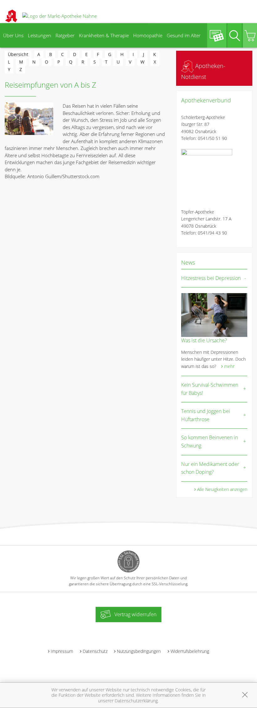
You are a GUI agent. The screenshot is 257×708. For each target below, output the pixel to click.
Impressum (62, 651)
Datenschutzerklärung (136, 701)
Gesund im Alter (184, 35)
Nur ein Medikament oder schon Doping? (210, 468)
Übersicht (18, 54)
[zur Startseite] (59, 16)
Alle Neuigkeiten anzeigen (222, 489)
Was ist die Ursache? (204, 340)
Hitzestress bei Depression (211, 278)
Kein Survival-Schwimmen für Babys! (209, 388)
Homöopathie (147, 35)
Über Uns (13, 35)
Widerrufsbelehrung (189, 651)
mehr (229, 366)
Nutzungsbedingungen (139, 651)
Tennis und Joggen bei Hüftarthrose (205, 415)
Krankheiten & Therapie (104, 35)
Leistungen (39, 35)
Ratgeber (65, 35)
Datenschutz (95, 651)
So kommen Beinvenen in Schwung (209, 441)
